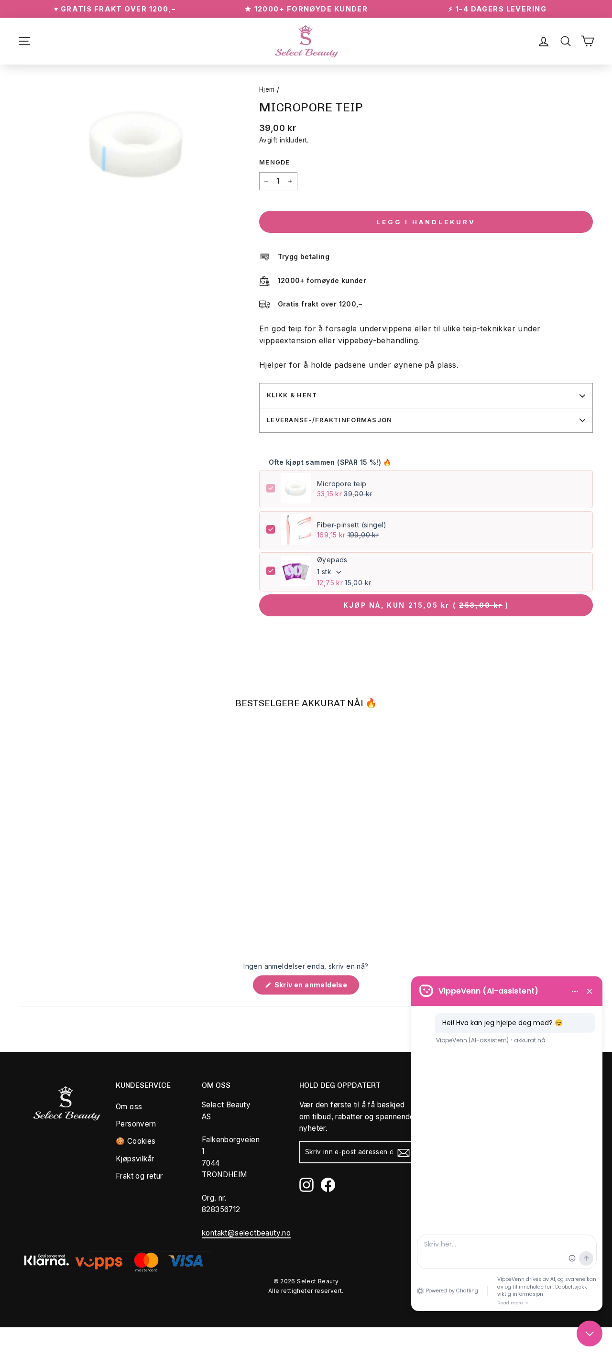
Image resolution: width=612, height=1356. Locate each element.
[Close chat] (589, 1333)
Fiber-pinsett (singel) (352, 525)
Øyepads (332, 560)
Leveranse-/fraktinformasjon (330, 420)
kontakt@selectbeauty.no (246, 1232)
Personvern (136, 1123)
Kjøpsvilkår (135, 1158)
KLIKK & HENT (292, 395)
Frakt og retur (139, 1176)
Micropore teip (342, 484)
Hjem (267, 89)
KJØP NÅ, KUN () (426, 605)
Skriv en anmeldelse (316, 987)
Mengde (274, 162)
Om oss (129, 1106)
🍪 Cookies (136, 1141)
